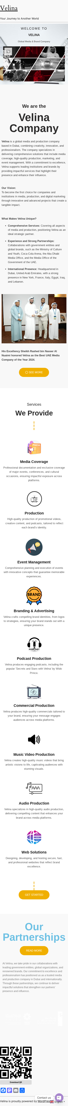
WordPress (44, 1101)
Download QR (16, 1082)
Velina (9, 8)
